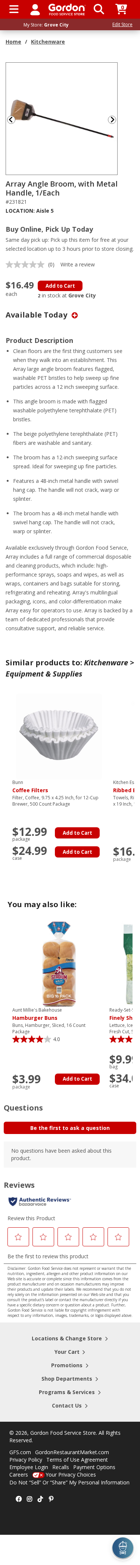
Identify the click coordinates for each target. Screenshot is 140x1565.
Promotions (67, 1365)
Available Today (37, 315)
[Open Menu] (14, 9)
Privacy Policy (25, 1459)
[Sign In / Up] (35, 9)
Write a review (77, 264)
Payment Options (94, 1467)
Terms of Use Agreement (77, 1459)
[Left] (10, 120)
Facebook (18, 1499)
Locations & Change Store (67, 1338)
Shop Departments (66, 1378)
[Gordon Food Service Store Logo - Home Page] (67, 9)
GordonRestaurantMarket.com (72, 1452)
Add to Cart (60, 285)
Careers (18, 1474)
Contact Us (67, 1405)
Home (13, 41)
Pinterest (51, 1499)
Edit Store (122, 24)
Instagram (29, 1499)
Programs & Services (67, 1392)
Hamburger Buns (37, 1014)
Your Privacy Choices (71, 1474)
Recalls (60, 1467)
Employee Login (28, 1467)
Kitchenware (48, 41)
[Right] (115, 120)
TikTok (40, 1499)
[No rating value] (27, 264)
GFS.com (20, 1452)
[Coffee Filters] (59, 736)
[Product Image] (62, 118)
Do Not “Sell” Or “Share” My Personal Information (69, 1482)
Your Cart (67, 1351)
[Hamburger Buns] (59, 963)
